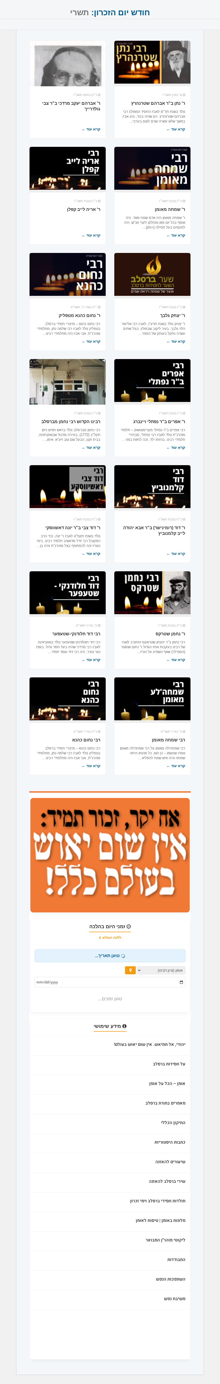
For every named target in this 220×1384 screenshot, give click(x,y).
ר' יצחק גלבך (172, 315)
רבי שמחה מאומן (168, 740)
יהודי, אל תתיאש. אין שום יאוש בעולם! (149, 1044)
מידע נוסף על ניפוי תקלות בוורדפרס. (153, 1344)
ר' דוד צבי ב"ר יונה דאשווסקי (72, 527)
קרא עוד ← (175, 129)
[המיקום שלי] (130, 970)
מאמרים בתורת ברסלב (165, 1103)
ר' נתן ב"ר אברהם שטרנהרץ (158, 103)
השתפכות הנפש (170, 1279)
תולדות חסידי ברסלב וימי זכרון (157, 1201)
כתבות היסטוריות (170, 1142)
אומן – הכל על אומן (167, 1083)
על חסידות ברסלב (169, 1064)
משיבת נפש (174, 1299)
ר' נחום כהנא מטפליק (79, 315)
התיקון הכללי (173, 1123)
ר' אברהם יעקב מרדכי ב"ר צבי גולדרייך (71, 106)
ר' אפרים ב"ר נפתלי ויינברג (159, 421)
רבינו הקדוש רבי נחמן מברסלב (70, 421)
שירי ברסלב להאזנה (167, 1181)
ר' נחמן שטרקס (170, 634)
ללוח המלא (111, 937)
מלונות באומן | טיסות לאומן (160, 1220)
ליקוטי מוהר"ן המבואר (165, 1240)
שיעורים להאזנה (170, 1162)
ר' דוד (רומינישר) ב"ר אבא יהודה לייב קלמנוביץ (154, 530)
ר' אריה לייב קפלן (83, 209)
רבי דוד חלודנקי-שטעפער (76, 634)
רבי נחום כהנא (86, 740)
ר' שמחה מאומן (170, 209)
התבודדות (176, 1259)
